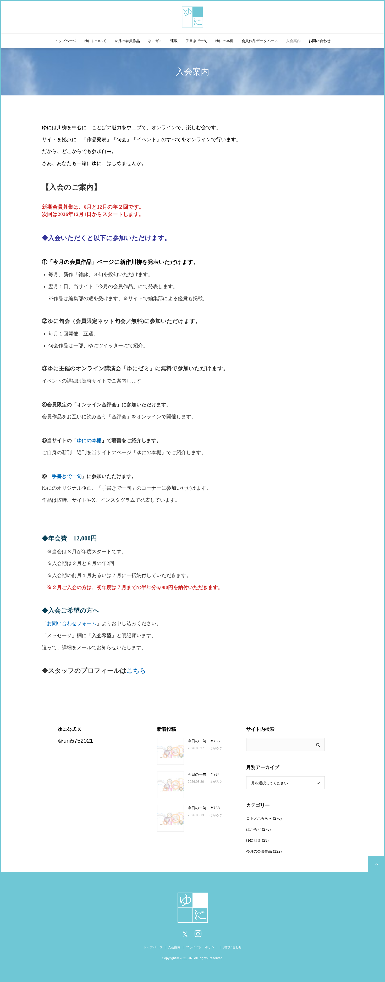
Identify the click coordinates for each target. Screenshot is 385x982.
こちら (136, 670)
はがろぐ (216, 748)
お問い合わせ (320, 41)
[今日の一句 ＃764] (170, 785)
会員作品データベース (259, 41)
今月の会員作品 (127, 41)
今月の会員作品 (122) (264, 851)
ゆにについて (95, 41)
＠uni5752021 (75, 741)
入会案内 (293, 41)
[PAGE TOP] (376, 864)
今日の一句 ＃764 (204, 774)
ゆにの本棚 (224, 41)
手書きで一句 (196, 41)
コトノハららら (259, 818)
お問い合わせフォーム (72, 623)
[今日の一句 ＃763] (170, 818)
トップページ (65, 41)
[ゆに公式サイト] (192, 16)
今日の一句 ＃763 (204, 808)
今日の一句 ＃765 (204, 741)
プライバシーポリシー (201, 947)
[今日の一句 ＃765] (170, 751)
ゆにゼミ (155, 41)
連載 (174, 41)
